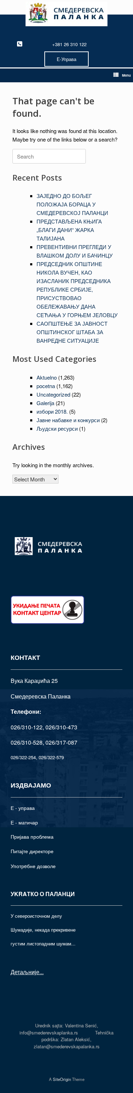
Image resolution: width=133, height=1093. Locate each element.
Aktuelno (47, 377)
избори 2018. (52, 411)
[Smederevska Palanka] (66, 14)
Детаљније (25, 972)
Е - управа (23, 807)
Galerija (45, 403)
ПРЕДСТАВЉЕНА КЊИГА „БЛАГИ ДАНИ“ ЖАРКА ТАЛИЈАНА (69, 229)
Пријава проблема (32, 836)
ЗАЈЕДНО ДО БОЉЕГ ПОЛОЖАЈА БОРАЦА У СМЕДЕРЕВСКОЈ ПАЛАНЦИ (72, 204)
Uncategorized (53, 394)
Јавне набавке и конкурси (68, 420)
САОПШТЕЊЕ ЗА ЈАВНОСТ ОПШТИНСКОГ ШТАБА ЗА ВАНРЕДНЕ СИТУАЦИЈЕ (72, 332)
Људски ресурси (57, 428)
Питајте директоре (32, 851)
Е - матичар (24, 822)
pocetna (46, 386)
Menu (126, 75)
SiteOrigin (62, 1079)
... (41, 972)
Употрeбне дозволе (33, 866)
